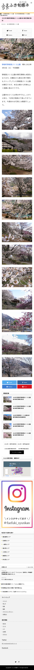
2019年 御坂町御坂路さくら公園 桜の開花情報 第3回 (22, 407)
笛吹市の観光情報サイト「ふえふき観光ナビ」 (13, 584)
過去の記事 (30, 567)
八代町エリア (6, 552)
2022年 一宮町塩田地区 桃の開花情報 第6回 (24, 444)
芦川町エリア (6, 559)
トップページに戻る (17, 452)
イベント (5, 601)
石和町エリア (6, 540)
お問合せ (5, 614)
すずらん (5, 634)
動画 (4, 609)
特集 (4, 606)
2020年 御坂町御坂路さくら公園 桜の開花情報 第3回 (22, 398)
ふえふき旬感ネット (15, 6)
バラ (4, 629)
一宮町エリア (6, 544)
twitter (23, 2)
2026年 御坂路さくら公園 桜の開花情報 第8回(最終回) (21, 416)
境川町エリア (6, 548)
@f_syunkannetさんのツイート (9, 643)
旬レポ (4, 603)
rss (20, 2)
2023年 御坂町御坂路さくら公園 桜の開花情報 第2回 (22, 425)
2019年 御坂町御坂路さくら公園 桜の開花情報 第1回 (22, 434)
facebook (25, 2)
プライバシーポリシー (8, 611)
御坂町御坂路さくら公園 (13, 24)
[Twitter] (15, 661)
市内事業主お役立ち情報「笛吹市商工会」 (12, 588)
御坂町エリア (6, 555)
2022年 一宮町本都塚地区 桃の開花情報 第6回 (10, 444)
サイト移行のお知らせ (7, 579)
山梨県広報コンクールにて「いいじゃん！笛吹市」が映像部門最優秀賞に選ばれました (17, 573)
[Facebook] (18, 661)
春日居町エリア (7, 537)
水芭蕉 (4, 631)
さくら (4, 626)
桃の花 (4, 623)
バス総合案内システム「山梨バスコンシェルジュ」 (14, 591)
